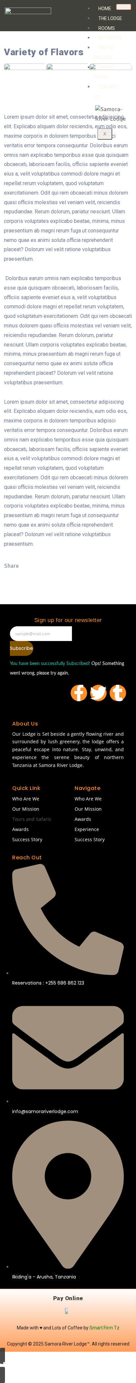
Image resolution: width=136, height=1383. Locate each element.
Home (104, 8)
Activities (110, 37)
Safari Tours (103, 72)
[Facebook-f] (79, 693)
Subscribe (21, 648)
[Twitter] (98, 693)
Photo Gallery (103, 52)
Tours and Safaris (31, 819)
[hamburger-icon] (123, 7)
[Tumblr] (118, 693)
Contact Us (106, 91)
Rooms (106, 28)
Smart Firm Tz (104, 1327)
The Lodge (110, 18)
